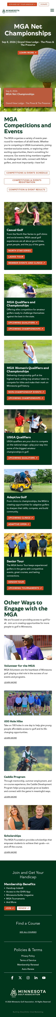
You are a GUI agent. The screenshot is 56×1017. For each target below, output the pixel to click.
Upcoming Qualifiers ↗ (23, 323)
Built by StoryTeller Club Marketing (28, 1012)
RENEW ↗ (23, 908)
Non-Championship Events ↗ (26, 392)
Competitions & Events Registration (27, 181)
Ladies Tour (15, 257)
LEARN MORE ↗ (28, 53)
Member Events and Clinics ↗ (26, 263)
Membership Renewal (28, 965)
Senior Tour (16, 582)
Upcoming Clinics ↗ (20, 518)
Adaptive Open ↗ (18, 524)
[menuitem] (22, 4)
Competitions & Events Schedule (27, 173)
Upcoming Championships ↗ (25, 329)
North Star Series (19, 251)
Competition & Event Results (27, 190)
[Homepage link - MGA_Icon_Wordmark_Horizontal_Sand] (28, 996)
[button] (52, 10)
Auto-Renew (28, 969)
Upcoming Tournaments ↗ (25, 588)
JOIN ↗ (10, 908)
